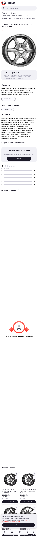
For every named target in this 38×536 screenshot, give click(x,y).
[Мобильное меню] (35, 3)
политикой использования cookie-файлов (16, 520)
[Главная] (8, 3)
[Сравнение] (12, 532)
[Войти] (27, 532)
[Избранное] (20, 532)
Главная (4, 13)
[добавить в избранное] (16, 473)
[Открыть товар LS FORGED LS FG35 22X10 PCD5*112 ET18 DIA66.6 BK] (10, 488)
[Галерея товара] (19, 50)
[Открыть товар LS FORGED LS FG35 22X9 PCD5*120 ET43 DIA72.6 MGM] (28, 488)
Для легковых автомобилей (12, 16)
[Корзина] (33, 532)
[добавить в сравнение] (16, 477)
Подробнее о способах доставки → (13, 143)
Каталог (13, 13)
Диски (27, 16)
